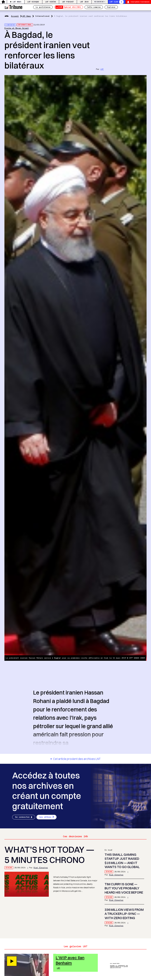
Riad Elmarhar (41, 867)
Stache (9, 867)
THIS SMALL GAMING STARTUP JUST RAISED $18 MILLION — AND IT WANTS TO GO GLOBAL (122, 861)
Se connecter (22, 817)
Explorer (111, 7)
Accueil (15, 16)
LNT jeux (84, 2)
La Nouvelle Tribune (13, 6)
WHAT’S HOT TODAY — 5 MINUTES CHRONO (49, 854)
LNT (102, 69)
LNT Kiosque (33, 2)
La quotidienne (43, 7)
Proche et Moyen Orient (16, 28)
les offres (45, 817)
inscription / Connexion (140, 2)
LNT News (17, 2)
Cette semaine (94, 7)
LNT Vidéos (50, 2)
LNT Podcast (68, 2)
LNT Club (114, 2)
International (42, 16)
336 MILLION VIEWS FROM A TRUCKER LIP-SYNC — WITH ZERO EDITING (124, 914)
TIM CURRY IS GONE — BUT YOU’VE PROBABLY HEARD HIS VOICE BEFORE (124, 888)
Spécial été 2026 (69, 7)
